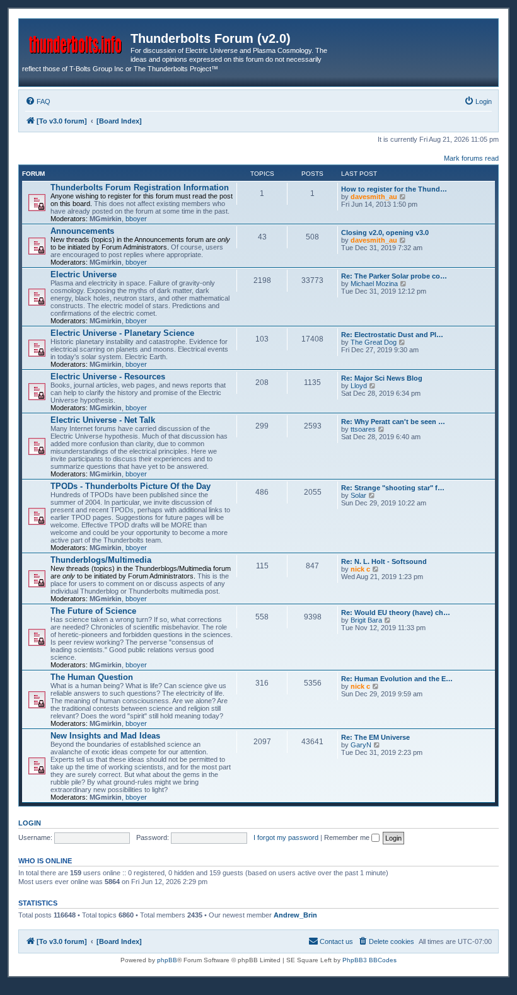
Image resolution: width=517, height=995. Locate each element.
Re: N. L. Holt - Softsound (384, 561)
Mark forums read (471, 158)
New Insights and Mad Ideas (105, 735)
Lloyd (359, 385)
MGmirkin (106, 218)
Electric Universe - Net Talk (102, 420)
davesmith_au (374, 196)
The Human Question (91, 677)
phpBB (167, 960)
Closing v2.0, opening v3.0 (385, 232)
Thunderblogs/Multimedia (100, 560)
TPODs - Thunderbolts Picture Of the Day (130, 486)
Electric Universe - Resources (107, 376)
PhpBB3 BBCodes (369, 960)
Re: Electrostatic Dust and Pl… (392, 334)
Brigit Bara (366, 620)
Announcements (82, 231)
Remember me (347, 837)
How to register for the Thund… (394, 189)
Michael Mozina (374, 283)
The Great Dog (374, 342)
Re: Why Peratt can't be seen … (393, 421)
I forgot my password (285, 837)
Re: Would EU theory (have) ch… (395, 612)
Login (29, 823)
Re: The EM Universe (375, 737)
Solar (358, 495)
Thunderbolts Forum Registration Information (139, 187)
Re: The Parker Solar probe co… (394, 276)
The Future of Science (93, 611)
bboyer (136, 218)
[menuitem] (37, 101)
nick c (360, 569)
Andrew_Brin (295, 915)
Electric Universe (83, 274)
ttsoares (363, 429)
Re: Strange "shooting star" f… (392, 488)
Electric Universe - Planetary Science (122, 333)
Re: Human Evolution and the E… (397, 678)
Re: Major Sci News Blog (381, 378)
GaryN (361, 745)
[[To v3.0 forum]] (76, 42)
